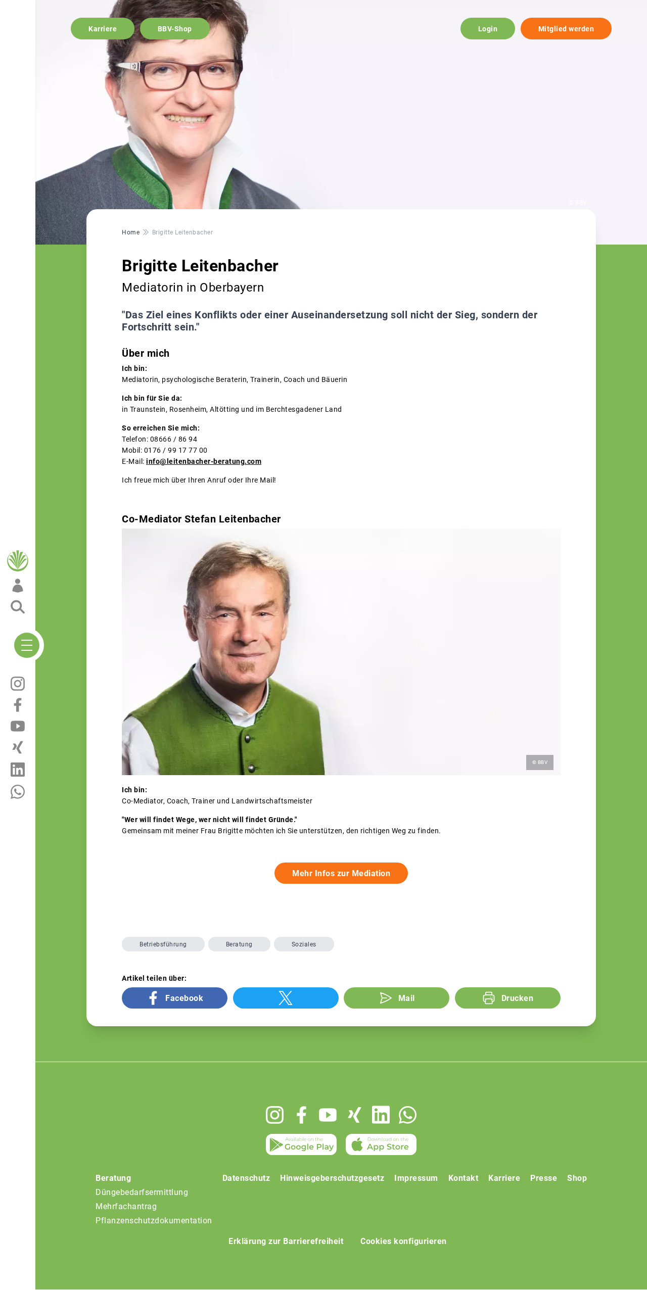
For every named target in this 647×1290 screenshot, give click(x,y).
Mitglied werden (566, 29)
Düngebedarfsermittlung (142, 1192)
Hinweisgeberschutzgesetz (332, 1178)
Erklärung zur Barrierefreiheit (285, 1241)
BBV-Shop (175, 29)
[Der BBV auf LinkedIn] (381, 1115)
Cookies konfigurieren (403, 1241)
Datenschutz (246, 1178)
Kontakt (463, 1178)
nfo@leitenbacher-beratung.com (205, 461)
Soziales (304, 944)
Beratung (239, 944)
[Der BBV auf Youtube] (328, 1115)
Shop (577, 1178)
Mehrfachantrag (126, 1206)
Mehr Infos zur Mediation (341, 873)
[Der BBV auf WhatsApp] (408, 1115)
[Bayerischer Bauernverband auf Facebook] (301, 1115)
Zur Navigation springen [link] (43, 8)
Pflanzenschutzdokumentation (154, 1220)
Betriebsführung (163, 944)
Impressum (416, 1178)
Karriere (102, 29)
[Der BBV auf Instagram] (275, 1115)
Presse (543, 1178)
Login (488, 29)
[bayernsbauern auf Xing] (354, 1115)
